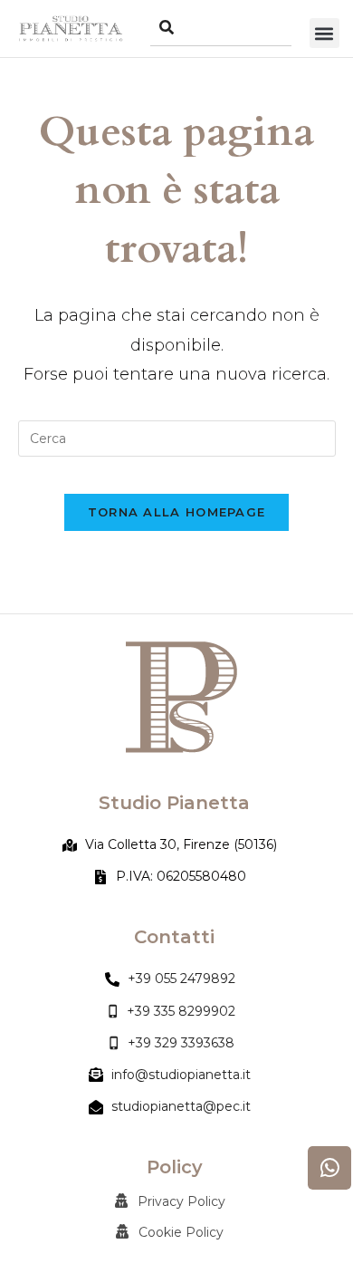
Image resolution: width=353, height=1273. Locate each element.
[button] (324, 33)
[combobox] (220, 28)
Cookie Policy (181, 1232)
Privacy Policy (181, 1201)
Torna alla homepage (177, 512)
